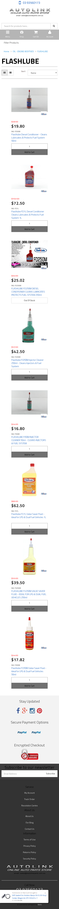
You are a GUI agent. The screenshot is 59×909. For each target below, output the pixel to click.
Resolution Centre (29, 805)
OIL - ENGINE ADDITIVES (23, 51)
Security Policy (29, 858)
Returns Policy (29, 852)
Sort (23, 71)
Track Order (29, 799)
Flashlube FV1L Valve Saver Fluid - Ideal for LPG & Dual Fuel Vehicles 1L (28, 515)
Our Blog (29, 822)
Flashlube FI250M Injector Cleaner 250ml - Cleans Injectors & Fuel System (27, 363)
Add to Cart (29, 152)
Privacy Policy (29, 845)
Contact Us (29, 828)
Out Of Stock (29, 300)
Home (6, 51)
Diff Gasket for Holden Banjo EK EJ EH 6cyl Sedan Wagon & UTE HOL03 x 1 (29, 896)
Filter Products (11, 42)
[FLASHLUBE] (44, 114)
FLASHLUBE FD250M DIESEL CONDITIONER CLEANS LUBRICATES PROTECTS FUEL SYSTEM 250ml (28, 292)
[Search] (53, 26)
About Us (29, 816)
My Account (29, 792)
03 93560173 (31, 2)
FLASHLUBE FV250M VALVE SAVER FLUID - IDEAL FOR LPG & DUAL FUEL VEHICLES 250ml (28, 594)
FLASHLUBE (42, 51)
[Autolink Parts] (29, 11)
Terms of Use (30, 839)
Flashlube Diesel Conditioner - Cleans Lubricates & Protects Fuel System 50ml (29, 138)
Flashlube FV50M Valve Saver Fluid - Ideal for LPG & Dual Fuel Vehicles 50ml (28, 671)
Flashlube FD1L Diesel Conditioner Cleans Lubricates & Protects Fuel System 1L (27, 215)
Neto (40, 904)
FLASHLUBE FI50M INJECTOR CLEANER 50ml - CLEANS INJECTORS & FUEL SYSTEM (28, 440)
